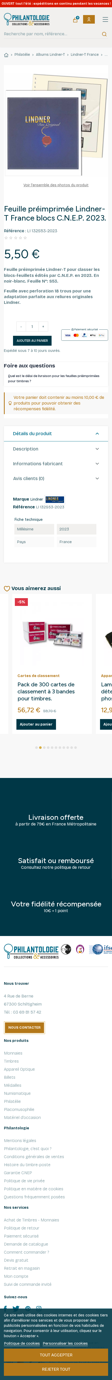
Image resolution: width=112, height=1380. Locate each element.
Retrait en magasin (22, 1268)
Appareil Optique (19, 1069)
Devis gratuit (16, 1260)
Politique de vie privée (24, 1180)
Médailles (12, 1085)
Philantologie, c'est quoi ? (28, 1148)
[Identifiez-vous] (89, 19)
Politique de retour (21, 1228)
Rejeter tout (56, 1369)
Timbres (11, 1061)
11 (75, 747)
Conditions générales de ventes (34, 1156)
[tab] (56, 434)
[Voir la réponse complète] (104, 378)
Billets (9, 1077)
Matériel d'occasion (22, 1117)
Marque (21, 499)
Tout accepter (56, 1354)
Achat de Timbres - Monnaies (31, 1220)
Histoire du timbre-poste (27, 1164)
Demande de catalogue (26, 1244)
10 (71, 747)
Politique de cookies (22, 1343)
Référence (24, 506)
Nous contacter (24, 1028)
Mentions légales (20, 1140)
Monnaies (13, 1053)
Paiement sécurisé (21, 1236)
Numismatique (17, 1093)
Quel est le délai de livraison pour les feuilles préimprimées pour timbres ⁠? (53, 378)
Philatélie (12, 1101)
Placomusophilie (19, 1109)
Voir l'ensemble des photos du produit (56, 185)
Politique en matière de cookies (33, 1188)
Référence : (15, 230)
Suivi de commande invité (28, 1284)
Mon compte (16, 1276)
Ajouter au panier (32, 341)
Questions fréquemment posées (34, 1196)
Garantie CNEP (18, 1172)
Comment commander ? (26, 1252)
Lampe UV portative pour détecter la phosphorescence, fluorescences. (50, 691)
